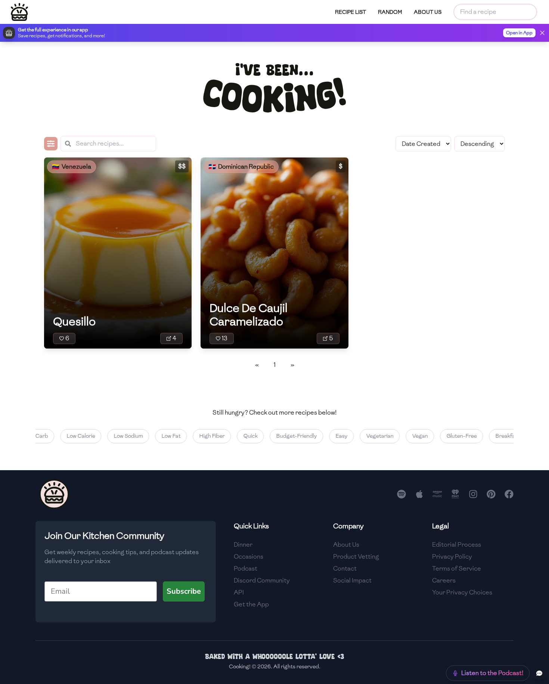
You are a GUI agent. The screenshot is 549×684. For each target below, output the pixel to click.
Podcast (245, 568)
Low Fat (160, 436)
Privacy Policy (452, 556)
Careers (444, 580)
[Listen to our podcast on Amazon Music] (437, 494)
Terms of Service (456, 568)
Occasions (248, 556)
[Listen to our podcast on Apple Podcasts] (419, 494)
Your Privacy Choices (462, 592)
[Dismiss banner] (542, 33)
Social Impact (352, 580)
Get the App (251, 604)
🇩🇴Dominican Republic (241, 167)
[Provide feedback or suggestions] (539, 673)
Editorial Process (456, 545)
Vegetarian (369, 436)
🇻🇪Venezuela (71, 167)
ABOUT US (427, 12)
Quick (240, 436)
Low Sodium (117, 436)
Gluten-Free (451, 436)
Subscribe (184, 591)
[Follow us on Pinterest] (491, 494)
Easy (331, 436)
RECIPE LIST (350, 12)
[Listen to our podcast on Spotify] (401, 494)
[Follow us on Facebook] (509, 494)
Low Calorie (70, 436)
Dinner (243, 545)
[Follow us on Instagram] (473, 494)
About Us (346, 545)
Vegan (409, 436)
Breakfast (497, 436)
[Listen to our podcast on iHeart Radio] (455, 494)
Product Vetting (356, 556)
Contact (345, 568)
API (239, 592)
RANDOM (390, 12)
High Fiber (201, 436)
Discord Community (262, 580)
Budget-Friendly (286, 436)
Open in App (519, 33)
